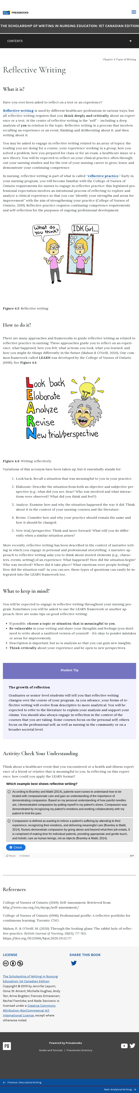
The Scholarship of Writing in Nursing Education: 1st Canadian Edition (69, 26)
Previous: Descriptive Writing (24, 1082)
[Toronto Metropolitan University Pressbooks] (16, 12)
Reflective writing (18, 110)
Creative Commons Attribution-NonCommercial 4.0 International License (29, 1010)
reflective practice (103, 176)
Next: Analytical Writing (118, 1089)
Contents (15, 41)
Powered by (65, 1043)
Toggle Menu (134, 12)
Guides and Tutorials (51, 1050)
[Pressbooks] (7, 1046)
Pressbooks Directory (79, 1050)
